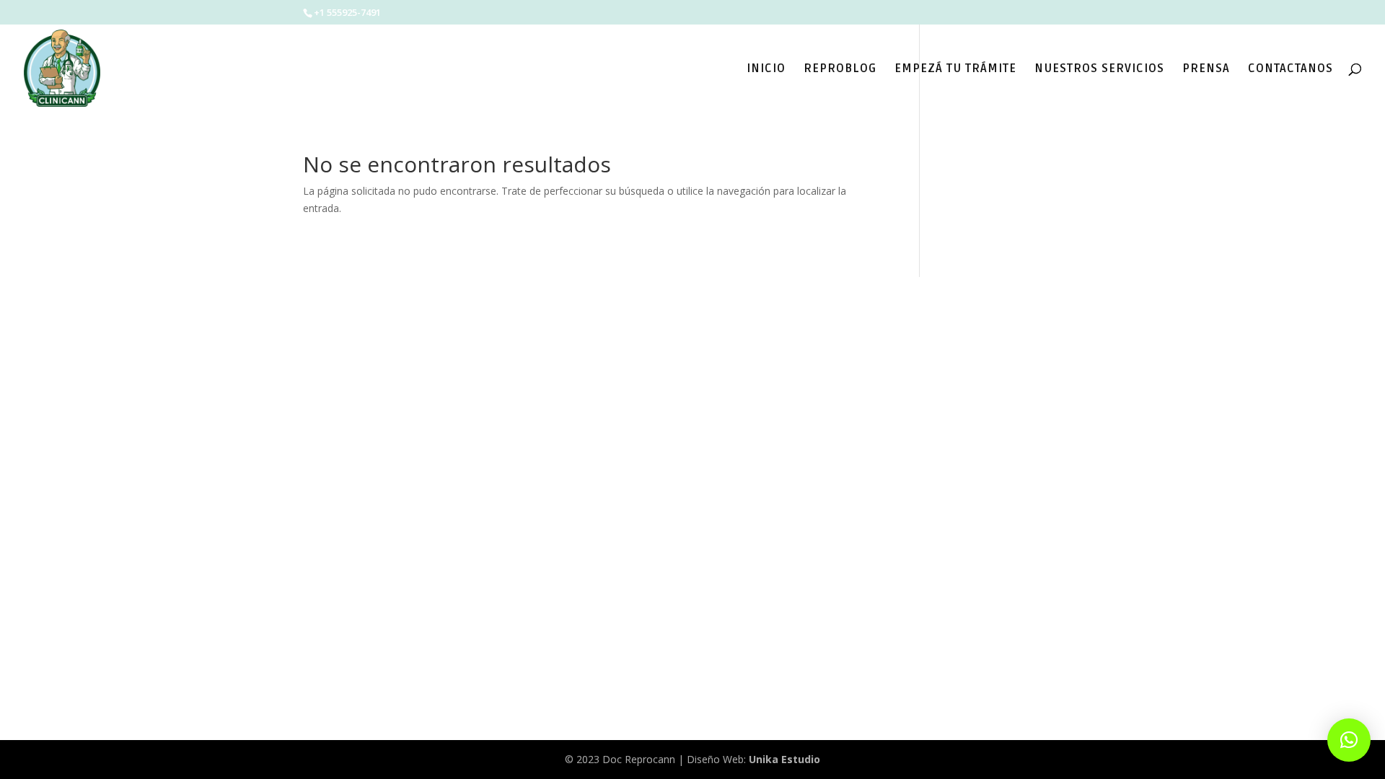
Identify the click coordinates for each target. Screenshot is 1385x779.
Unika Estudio (784, 759)
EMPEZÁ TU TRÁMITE (955, 69)
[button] (1349, 740)
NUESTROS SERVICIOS (1099, 69)
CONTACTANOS (1290, 69)
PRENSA (1206, 69)
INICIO (766, 69)
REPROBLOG (840, 69)
